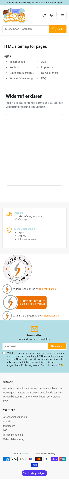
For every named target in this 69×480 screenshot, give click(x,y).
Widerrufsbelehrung (21, 78)
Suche (60, 29)
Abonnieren (57, 346)
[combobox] (34, 29)
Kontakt (14, 67)
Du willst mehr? (50, 72)
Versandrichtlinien (13, 434)
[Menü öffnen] (62, 15)
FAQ (43, 78)
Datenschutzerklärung (23, 72)
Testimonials (17, 61)
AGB (43, 61)
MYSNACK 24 (28, 453)
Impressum (47, 67)
